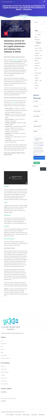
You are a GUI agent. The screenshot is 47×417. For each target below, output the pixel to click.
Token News (3, 378)
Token (36, 83)
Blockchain (37, 39)
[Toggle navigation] (44, 1)
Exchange (37, 53)
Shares (36, 75)
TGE (40, 80)
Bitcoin (36, 37)
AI (35, 34)
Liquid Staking (38, 58)
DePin (36, 50)
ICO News (3, 375)
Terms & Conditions (10, 414)
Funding (36, 55)
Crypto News (4, 369)
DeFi (40, 48)
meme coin (37, 63)
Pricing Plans (4, 343)
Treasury (37, 85)
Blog (2, 352)
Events (40, 50)
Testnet (36, 80)
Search (34, 165)
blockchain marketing (38, 43)
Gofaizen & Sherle (16, 59)
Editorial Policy (42, 414)
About (2, 349)
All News (3, 366)
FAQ (2, 346)
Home (21, 14)
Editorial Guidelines (5, 358)
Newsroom (25, 14)
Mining (36, 68)
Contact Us (3, 401)
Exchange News (4, 384)
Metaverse (37, 65)
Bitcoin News (4, 381)
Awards (39, 34)
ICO (41, 55)
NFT (40, 68)
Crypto (36, 48)
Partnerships (4, 355)
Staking (36, 78)
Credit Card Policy (26, 414)
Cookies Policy (34, 414)
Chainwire (37, 45)
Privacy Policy (18, 414)
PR (35, 70)
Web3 (36, 88)
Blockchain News (5, 372)
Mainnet (36, 60)
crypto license (13, 102)
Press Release (38, 73)
